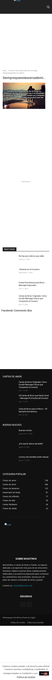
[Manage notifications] (46, 674)
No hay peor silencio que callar (31, 256)
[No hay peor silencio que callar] (10, 260)
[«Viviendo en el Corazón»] (10, 273)
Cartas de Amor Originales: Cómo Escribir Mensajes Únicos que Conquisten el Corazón (33, 298)
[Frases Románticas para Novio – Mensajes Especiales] (10, 286)
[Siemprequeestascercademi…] (26, 122)
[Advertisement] (26, 41)
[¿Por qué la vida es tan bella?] (10, 447)
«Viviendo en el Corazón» (29, 269)
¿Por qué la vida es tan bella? (31, 444)
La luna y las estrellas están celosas (34, 457)
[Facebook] (22, 604)
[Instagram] (29, 604)
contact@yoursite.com (22, 585)
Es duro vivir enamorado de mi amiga (23, 70)
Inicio (5, 70)
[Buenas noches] (10, 434)
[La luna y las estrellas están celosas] (10, 461)
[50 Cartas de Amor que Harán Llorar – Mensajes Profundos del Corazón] (10, 399)
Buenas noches (25, 430)
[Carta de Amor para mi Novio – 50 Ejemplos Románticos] (10, 413)
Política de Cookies (26, 677)
